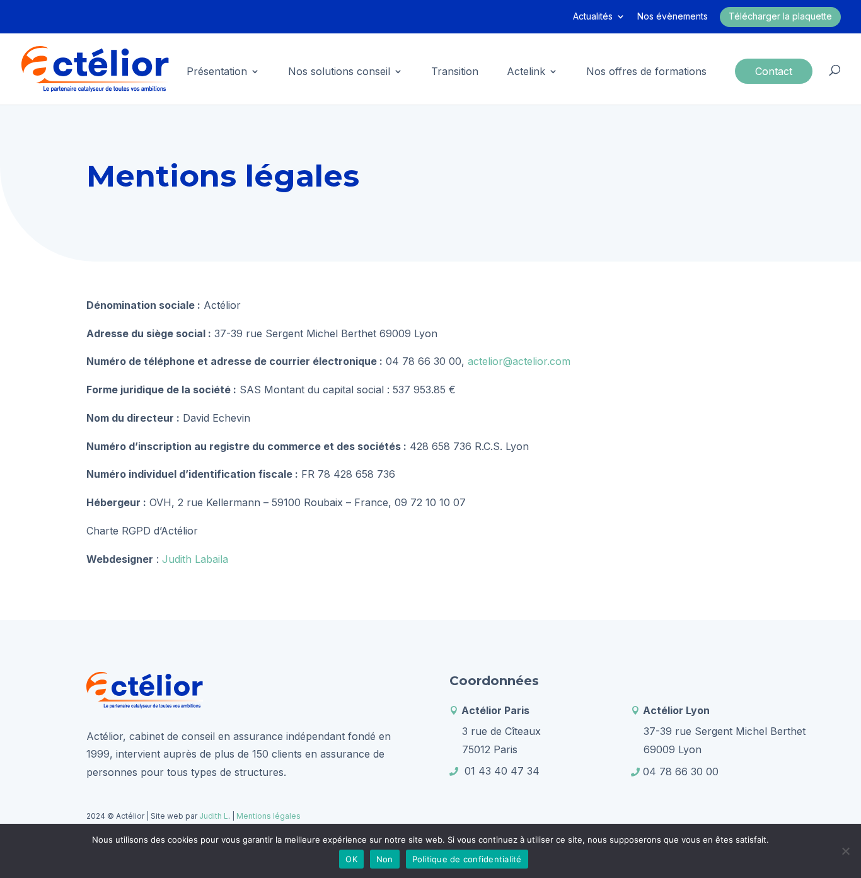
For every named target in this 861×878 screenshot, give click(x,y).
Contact (773, 71)
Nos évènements (672, 16)
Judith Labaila (195, 559)
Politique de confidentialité (467, 859)
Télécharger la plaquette (780, 16)
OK (351, 859)
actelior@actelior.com (519, 361)
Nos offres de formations (646, 72)
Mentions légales (268, 816)
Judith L (212, 816)
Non (384, 859)
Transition (454, 72)
